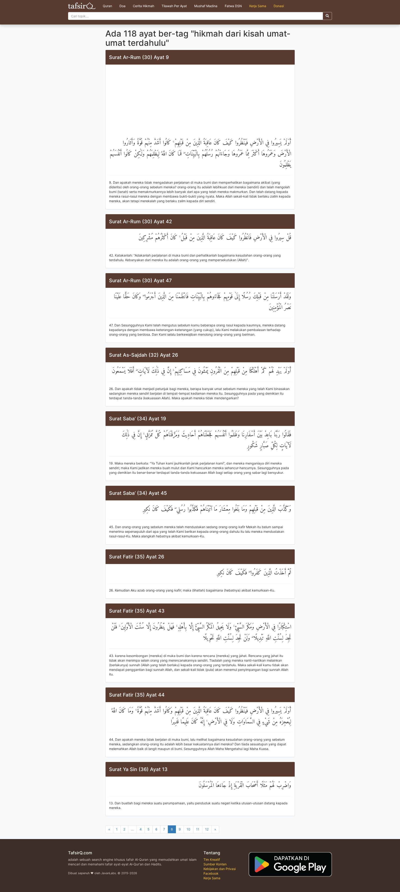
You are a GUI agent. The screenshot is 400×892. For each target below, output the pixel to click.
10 (188, 829)
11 (197, 829)
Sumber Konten (215, 864)
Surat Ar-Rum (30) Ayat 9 (139, 57)
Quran (107, 6)
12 (207, 829)
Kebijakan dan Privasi (219, 869)
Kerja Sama (257, 6)
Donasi (279, 6)
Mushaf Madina (205, 6)
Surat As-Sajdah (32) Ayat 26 (143, 355)
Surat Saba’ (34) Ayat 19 (137, 418)
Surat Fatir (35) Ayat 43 (137, 611)
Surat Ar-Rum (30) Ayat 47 (140, 280)
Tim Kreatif (211, 859)
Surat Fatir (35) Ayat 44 (137, 695)
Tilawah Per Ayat (174, 6)
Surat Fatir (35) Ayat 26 (136, 557)
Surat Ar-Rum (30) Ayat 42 (140, 221)
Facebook (211, 873)
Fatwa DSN (233, 6)
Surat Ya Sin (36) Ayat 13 (138, 769)
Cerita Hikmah (143, 6)
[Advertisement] (200, 103)
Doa (122, 6)
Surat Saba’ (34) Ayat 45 (138, 493)
